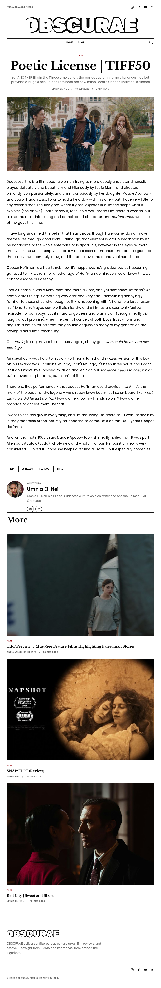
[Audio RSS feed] (152, 7)
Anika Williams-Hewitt (22, 652)
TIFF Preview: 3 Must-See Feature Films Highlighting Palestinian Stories (71, 646)
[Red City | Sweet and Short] (80, 834)
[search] (151, 42)
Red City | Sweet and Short (30, 895)
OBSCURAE (80, 25)
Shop (81, 42)
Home (69, 42)
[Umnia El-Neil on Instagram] (30, 509)
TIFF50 (60, 468)
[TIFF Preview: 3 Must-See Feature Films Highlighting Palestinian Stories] (80, 585)
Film (80, 55)
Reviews (44, 468)
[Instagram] (132, 7)
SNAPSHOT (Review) (25, 771)
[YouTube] (145, 7)
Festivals (27, 468)
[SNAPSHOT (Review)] (80, 709)
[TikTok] (139, 7)
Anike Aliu (13, 776)
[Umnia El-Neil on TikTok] (38, 509)
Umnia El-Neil (60, 88)
